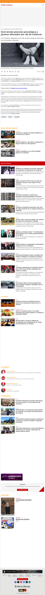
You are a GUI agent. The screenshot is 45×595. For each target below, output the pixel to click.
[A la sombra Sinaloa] (3, 378)
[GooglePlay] (29, 582)
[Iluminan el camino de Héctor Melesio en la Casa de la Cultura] (8, 134)
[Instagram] (21, 582)
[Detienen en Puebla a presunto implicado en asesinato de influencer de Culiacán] (8, 171)
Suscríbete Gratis (22, 489)
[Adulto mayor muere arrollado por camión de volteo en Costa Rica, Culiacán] (8, 222)
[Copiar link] (15, 72)
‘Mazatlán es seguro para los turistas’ (19, 88)
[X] (5, 72)
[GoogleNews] (24, 582)
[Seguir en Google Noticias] (43, 72)
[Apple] (27, 582)
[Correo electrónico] (13, 72)
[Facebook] (2, 72)
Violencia (4, 116)
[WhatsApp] (7, 72)
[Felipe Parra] (3, 390)
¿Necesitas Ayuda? (22, 579)
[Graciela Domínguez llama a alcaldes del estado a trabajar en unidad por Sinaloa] (8, 258)
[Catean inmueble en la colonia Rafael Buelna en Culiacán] (8, 153)
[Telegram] (10, 72)
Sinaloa (10, 116)
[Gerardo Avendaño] (3, 372)
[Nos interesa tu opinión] (22, 571)
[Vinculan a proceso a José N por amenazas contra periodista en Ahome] (8, 198)
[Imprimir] (18, 72)
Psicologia (17, 116)
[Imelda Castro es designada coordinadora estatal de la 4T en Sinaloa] (8, 246)
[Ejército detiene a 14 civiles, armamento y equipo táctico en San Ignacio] (8, 144)
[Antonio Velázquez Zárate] (3, 384)
